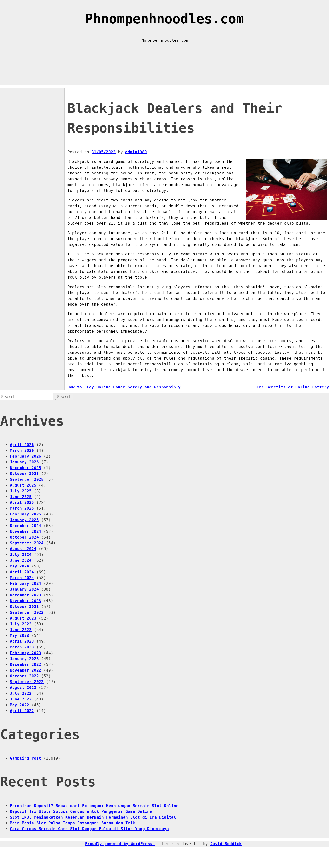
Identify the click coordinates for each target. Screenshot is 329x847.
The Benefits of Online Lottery (293, 387)
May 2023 (19, 635)
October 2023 (24, 606)
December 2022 (25, 664)
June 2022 (21, 699)
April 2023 (22, 641)
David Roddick (226, 843)
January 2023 (24, 658)
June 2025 (21, 496)
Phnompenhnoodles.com (164, 19)
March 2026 (22, 450)
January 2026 (24, 462)
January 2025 (24, 520)
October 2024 (24, 537)
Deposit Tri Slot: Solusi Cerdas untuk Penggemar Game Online (81, 811)
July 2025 (21, 491)
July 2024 (21, 554)
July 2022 (21, 693)
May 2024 (19, 566)
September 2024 (27, 543)
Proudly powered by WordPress (120, 843)
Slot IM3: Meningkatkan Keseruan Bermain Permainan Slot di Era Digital (93, 817)
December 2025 (25, 468)
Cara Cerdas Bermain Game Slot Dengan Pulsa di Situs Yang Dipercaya (89, 829)
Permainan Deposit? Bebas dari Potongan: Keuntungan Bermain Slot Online (94, 805)
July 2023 (21, 624)
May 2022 (19, 705)
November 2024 (25, 531)
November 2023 (25, 601)
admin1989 (136, 152)
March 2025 (22, 508)
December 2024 (25, 525)
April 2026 (22, 444)
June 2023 (21, 629)
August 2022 (23, 687)
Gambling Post (25, 758)
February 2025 (25, 514)
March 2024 (22, 577)
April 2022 (22, 710)
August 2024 (23, 549)
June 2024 (21, 560)
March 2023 (22, 647)
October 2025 (24, 473)
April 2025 (22, 502)
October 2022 (24, 676)
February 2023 (25, 653)
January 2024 (24, 589)
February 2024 (25, 583)
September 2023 (27, 612)
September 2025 (27, 479)
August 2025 (23, 485)
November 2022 (25, 670)
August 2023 (23, 618)
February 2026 (25, 456)
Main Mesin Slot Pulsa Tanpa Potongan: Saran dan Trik (72, 823)
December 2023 (25, 595)
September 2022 (27, 682)
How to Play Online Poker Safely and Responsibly (124, 387)
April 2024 (22, 572)
